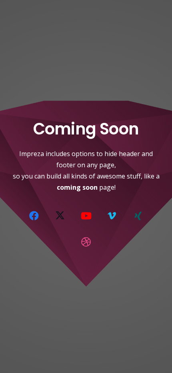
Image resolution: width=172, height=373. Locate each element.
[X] (60, 216)
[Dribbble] (86, 242)
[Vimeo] (112, 216)
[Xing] (138, 216)
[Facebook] (34, 216)
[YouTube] (86, 216)
